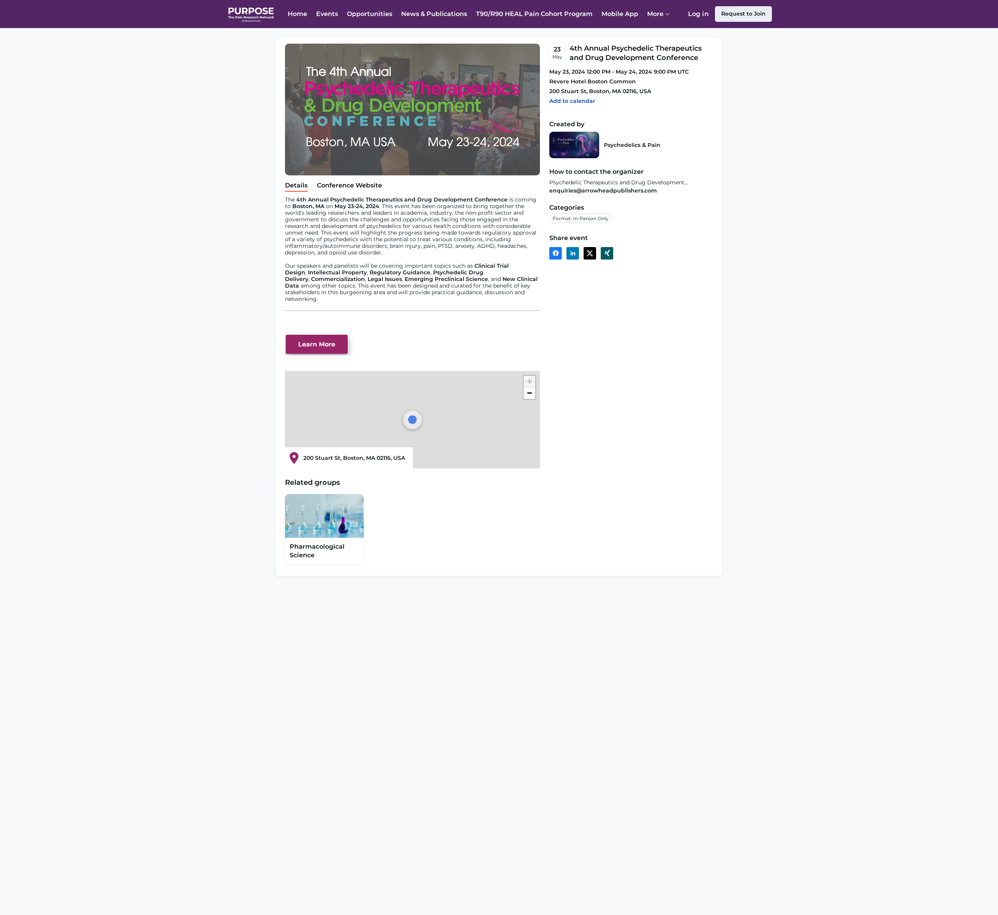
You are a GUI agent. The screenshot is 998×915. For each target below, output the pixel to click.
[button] (572, 101)
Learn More (316, 344)
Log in (698, 42)
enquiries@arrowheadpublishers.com (603, 190)
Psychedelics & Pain (632, 144)
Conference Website (349, 185)
